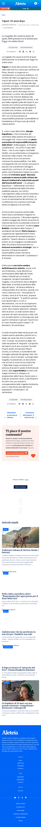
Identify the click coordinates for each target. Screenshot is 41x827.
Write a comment (20, 487)
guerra (6, 573)
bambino (6, 683)
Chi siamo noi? (20, 807)
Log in (26, 479)
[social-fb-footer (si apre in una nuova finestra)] (19, 798)
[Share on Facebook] (20, 51)
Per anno (20, 791)
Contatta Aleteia (20, 817)
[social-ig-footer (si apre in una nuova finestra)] (26, 798)
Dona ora (4, 8)
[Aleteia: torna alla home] (20, 3)
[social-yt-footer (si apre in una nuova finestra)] (15, 798)
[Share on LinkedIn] (23, 51)
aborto (6, 611)
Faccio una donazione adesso (16, 453)
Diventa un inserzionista (21, 814)
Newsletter (20, 777)
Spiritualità (20, 766)
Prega (24, 8)
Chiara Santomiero (24, 25)
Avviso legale (20, 810)
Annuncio (20, 782)
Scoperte (20, 768)
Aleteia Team (35, 25)
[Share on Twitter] (26, 51)
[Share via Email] (30, 51)
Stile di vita (20, 763)
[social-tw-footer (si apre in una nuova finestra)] (22, 798)
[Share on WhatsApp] (33, 51)
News (3, 15)
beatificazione (8, 647)
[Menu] (7, 3)
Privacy (20, 821)
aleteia (6, 529)
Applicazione (20, 779)
